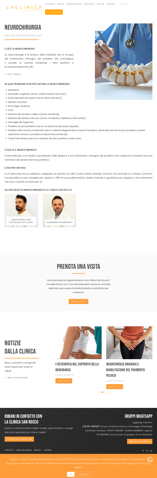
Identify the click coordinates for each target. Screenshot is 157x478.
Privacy (37, 450)
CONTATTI (111, 4)
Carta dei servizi (24, 450)
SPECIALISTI (89, 4)
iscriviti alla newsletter (19, 439)
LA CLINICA (50, 4)
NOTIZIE (100, 4)
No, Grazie (84, 474)
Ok (70, 474)
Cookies (47, 450)
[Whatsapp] (150, 460)
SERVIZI (60, 4)
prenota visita (78, 301)
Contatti (9, 450)
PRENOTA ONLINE (54, 12)
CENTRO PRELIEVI (74, 4)
